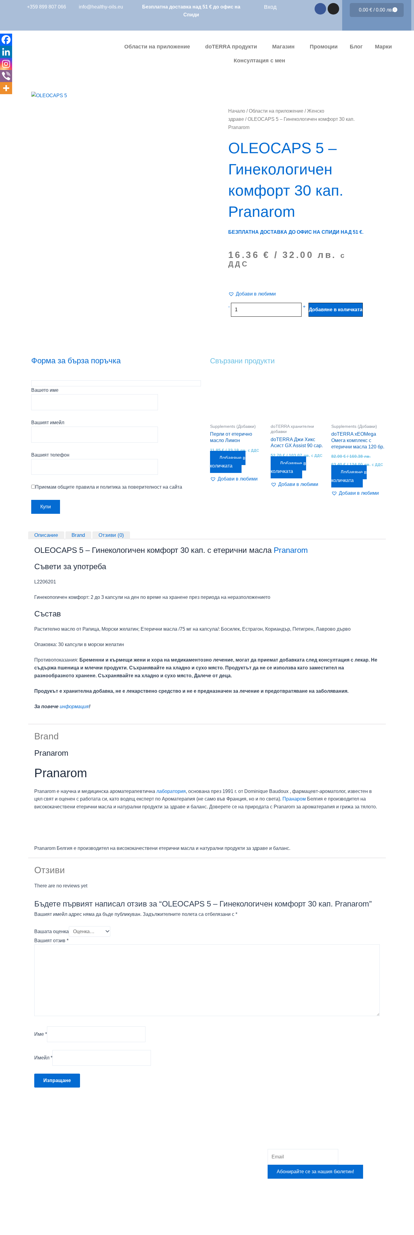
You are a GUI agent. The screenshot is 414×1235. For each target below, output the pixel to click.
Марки (383, 47)
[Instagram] (6, 64)
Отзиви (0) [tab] (111, 535)
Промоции (324, 47)
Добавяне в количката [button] (227, 461)
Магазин (283, 47)
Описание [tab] (46, 535)
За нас (166, 1131)
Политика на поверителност (190, 1200)
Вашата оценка (51, 931)
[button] (252, 294)
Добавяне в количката (335, 309)
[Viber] (6, 76)
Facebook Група (176, 1172)
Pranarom (291, 550)
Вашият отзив (51, 940)
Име (40, 1034)
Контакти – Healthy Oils (184, 1214)
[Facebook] (6, 40)
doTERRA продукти (231, 47)
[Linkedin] (6, 52)
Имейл (43, 1057)
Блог (356, 47)
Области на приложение (157, 47)
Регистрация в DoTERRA (187, 1117)
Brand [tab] (78, 535)
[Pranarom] (57, 827)
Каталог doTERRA (179, 1158)
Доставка (169, 1186)
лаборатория (171, 791)
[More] (6, 88)
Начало (236, 111)
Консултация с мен (259, 61)
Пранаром (294, 798)
